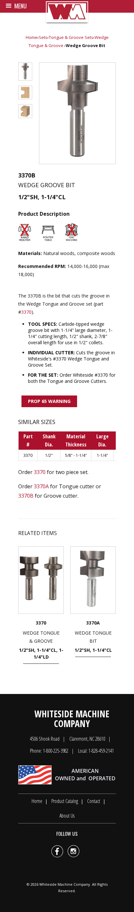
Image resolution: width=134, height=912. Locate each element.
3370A (41, 486)
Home (31, 37)
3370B (26, 495)
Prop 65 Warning (49, 401)
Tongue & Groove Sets (71, 37)
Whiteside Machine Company (64, 884)
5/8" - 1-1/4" (76, 455)
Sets (43, 37)
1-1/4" (102, 455)
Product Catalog (64, 801)
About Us (67, 815)
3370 (26, 312)
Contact (93, 801)
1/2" (49, 455)
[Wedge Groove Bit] (77, 113)
